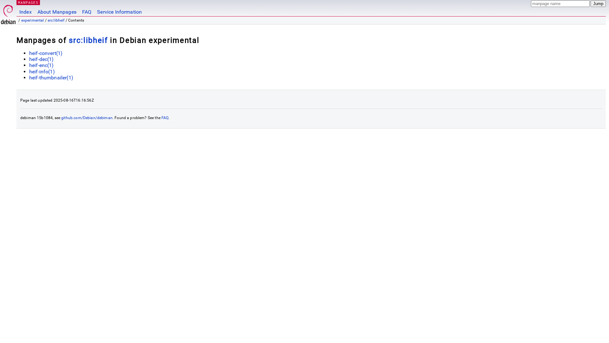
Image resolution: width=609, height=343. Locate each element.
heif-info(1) (42, 72)
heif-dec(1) (41, 59)
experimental (32, 20)
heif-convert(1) (45, 53)
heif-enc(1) (41, 65)
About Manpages (56, 12)
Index (25, 12)
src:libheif (56, 20)
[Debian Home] (8, 13)
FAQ (86, 12)
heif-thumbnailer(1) (51, 78)
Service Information (119, 12)
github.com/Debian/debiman (87, 118)
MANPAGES (28, 2)
